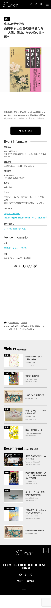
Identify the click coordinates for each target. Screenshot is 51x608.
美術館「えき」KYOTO (15, 248)
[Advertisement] (25, 293)
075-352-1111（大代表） (16, 229)
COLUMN (7, 565)
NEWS (42, 565)
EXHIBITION (20, 565)
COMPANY (30, 581)
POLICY (19, 581)
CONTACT (25, 568)
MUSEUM (32, 565)
